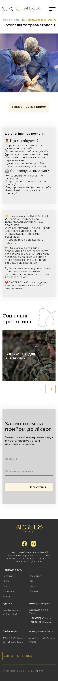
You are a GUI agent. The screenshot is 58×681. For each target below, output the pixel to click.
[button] (41, 389)
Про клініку (35, 576)
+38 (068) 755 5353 (40, 618)
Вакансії (33, 586)
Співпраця (8, 591)
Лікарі (5, 581)
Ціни (31, 581)
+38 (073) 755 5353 (40, 622)
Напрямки (8, 576)
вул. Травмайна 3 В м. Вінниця (13, 612)
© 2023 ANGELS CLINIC (13, 671)
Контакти (7, 596)
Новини (33, 591)
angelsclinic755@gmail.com (42, 639)
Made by (35, 671)
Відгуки (6, 586)
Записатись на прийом (29, 106)
